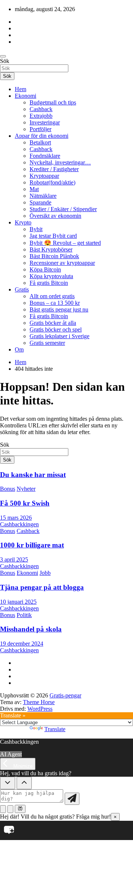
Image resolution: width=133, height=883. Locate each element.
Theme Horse (39, 702)
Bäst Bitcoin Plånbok (54, 256)
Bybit (36, 229)
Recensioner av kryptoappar (62, 263)
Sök (4, 61)
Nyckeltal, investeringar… (60, 162)
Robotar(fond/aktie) (52, 182)
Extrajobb (41, 116)
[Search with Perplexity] (20, 809)
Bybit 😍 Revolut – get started (65, 243)
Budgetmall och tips (53, 102)
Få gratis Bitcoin (49, 283)
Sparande (40, 202)
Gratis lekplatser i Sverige (59, 336)
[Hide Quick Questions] (7, 783)
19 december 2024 (21, 643)
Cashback (41, 109)
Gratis (22, 289)
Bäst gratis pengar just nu (59, 309)
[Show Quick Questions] (24, 783)
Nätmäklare (43, 196)
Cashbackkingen (19, 524)
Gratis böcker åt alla (53, 323)
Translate (54, 729)
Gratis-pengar (65, 695)
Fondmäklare (45, 156)
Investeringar (45, 122)
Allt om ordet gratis (52, 296)
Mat (34, 189)
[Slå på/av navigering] (3, 56)
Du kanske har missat (33, 475)
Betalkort (40, 142)
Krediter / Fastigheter (54, 169)
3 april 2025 (14, 559)
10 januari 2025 (18, 602)
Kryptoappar (44, 176)
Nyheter (26, 489)
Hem (20, 89)
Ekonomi (25, 96)
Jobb (45, 573)
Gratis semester (47, 343)
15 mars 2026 (16, 517)
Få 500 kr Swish (25, 503)
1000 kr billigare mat (32, 545)
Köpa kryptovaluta (51, 276)
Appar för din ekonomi (41, 136)
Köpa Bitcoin (45, 269)
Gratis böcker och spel (56, 329)
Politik (24, 615)
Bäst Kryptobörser (51, 249)
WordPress (39, 709)
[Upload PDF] (3, 809)
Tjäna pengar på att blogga (42, 587)
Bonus (7, 489)
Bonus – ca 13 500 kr (55, 303)
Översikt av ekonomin (55, 216)
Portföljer (40, 129)
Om (19, 349)
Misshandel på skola (31, 629)
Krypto (23, 222)
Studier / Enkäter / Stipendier (63, 209)
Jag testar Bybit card (53, 236)
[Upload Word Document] (10, 809)
